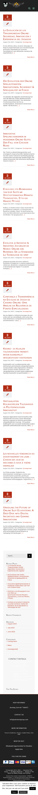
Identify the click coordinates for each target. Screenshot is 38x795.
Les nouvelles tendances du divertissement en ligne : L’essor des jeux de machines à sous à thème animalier (19, 459)
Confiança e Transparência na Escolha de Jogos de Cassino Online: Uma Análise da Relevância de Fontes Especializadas (18, 302)
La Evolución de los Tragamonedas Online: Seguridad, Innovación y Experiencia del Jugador (17, 35)
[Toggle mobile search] (29, 8)
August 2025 (12, 624)
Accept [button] (33, 788)
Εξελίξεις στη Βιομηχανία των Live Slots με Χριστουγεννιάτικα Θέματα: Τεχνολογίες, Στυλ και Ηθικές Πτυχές (18, 194)
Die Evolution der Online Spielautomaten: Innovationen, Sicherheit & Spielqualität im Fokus (18, 85)
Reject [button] (14, 792)
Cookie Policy (26, 733)
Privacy (19, 733)
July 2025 (11, 628)
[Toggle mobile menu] (34, 8)
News (10, 645)
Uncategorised (27, 42)
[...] (13, 53)
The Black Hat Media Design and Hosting (21, 772)
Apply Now (19, 749)
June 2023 (11, 632)
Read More (30, 57)
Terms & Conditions (10, 733)
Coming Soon (12, 641)
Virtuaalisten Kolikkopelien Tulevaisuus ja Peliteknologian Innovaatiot (18, 405)
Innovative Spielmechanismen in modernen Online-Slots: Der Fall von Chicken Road (17, 139)
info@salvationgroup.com (19, 719)
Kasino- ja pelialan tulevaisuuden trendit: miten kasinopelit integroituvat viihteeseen (17, 353)
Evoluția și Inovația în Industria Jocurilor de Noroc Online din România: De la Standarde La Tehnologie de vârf (18, 248)
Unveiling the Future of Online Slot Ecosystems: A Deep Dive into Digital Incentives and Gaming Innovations (18, 513)
